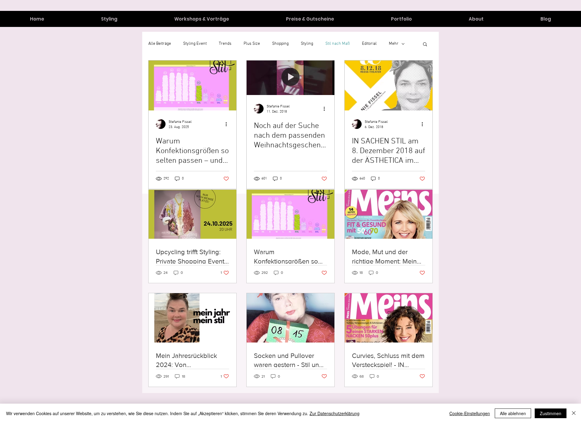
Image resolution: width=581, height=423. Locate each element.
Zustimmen (550, 413)
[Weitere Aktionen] (228, 124)
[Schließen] (573, 413)
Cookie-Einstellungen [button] (469, 413)
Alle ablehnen (513, 413)
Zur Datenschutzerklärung (334, 413)
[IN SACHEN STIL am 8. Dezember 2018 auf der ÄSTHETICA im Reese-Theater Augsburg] (388, 85)
